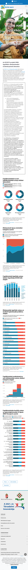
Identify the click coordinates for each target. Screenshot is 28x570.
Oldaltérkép (3, 541)
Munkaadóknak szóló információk (7, 523)
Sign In (15, 1)
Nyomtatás (6, 485)
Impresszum (3, 544)
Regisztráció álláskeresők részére (15, 3)
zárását (23, 72)
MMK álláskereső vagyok (6, 520)
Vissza (5, 481)
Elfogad (14, 567)
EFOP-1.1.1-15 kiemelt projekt (10, 69)
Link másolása (13, 481)
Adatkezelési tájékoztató (6, 536)
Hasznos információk (5, 528)
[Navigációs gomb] (26, 6)
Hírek (2, 526)
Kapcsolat (3, 539)
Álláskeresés (3, 518)
